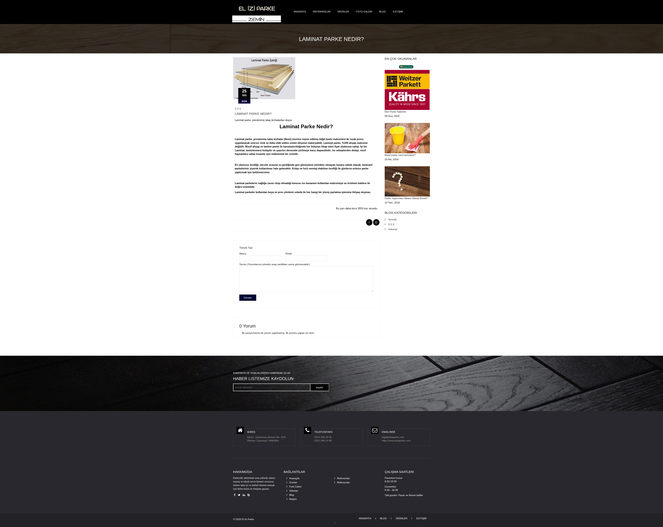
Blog (382, 11)
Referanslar (321, 11)
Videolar (293, 490)
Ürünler (343, 11)
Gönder (248, 297)
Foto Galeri (364, 11)
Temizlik (392, 219)
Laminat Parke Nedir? (253, 113)
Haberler (393, 229)
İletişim (398, 11)
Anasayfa (300, 11)
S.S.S (238, 108)
